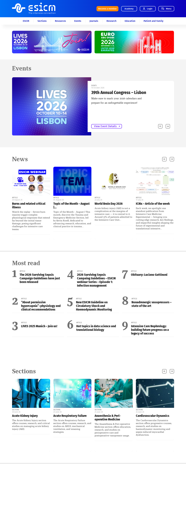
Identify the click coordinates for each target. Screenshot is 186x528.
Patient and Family (153, 21)
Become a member (107, 8)
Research (111, 21)
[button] (168, 126)
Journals (94, 21)
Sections (42, 21)
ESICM (26, 21)
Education (130, 21)
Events (77, 21)
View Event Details (105, 126)
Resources (60, 21)
